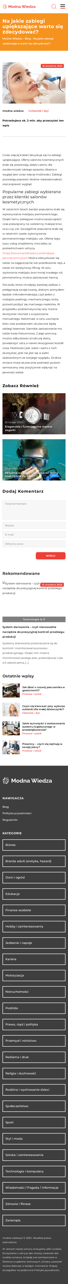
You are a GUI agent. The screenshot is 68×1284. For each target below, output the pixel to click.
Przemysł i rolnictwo (20, 1041)
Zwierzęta (12, 1220)
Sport (9, 1122)
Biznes (10, 845)
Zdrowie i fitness (18, 1204)
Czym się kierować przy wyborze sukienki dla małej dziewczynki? (43, 708)
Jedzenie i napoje (18, 943)
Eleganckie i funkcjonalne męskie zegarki (28, 428)
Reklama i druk (17, 1057)
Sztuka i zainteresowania (24, 1155)
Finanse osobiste (18, 910)
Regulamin (10, 819)
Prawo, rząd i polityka (21, 1024)
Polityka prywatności (16, 813)
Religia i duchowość (20, 1073)
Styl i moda (14, 1138)
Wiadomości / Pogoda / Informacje (31, 1187)
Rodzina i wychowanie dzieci (27, 1090)
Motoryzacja (14, 975)
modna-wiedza (13, 110)
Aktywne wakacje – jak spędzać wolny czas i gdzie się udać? (31, 474)
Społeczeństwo (16, 1106)
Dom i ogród (15, 877)
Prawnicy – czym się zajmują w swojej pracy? (42, 745)
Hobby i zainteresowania (24, 926)
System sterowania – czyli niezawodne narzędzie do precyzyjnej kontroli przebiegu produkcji (33, 631)
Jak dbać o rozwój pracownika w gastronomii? (43, 689)
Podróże (11, 1008)
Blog (5, 806)
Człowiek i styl (39, 110)
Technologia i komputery (24, 1171)
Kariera (10, 959)
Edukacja (12, 894)
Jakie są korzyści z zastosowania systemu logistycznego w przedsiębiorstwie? (43, 726)
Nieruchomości (17, 992)
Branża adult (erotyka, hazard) (28, 861)
